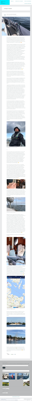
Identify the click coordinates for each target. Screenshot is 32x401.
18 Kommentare (15, 15)
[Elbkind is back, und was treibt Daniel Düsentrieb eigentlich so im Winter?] (5, 376)
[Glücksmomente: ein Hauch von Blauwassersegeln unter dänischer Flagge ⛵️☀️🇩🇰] (12, 376)
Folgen (4, 367)
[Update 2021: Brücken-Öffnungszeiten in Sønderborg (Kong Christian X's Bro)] (20, 376)
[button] (11, 184)
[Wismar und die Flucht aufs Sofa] (26, 383)
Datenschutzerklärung (27, 3)
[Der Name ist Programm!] (26, 376)
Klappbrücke (21, 271)
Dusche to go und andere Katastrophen (11, 14)
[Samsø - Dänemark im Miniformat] (5, 383)
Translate (7, 389)
